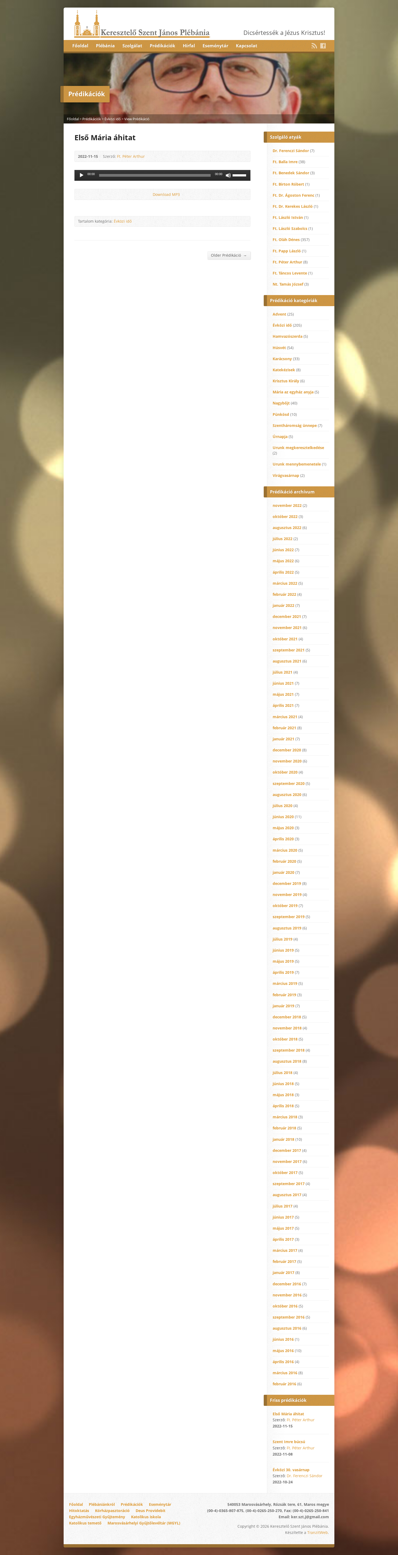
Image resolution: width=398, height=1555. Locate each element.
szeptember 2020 (289, 783)
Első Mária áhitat (288, 1413)
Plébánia (105, 46)
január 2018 (283, 1139)
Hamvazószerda (287, 336)
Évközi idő (113, 118)
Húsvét (279, 347)
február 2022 (284, 594)
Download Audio (148, 194)
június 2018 (283, 1083)
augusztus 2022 (287, 527)
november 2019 (287, 894)
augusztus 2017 (287, 1194)
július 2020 (282, 805)
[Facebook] (323, 45)
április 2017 (283, 1239)
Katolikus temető (85, 1523)
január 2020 (283, 872)
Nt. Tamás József (288, 284)
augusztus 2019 (287, 928)
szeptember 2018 (289, 1050)
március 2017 (285, 1250)
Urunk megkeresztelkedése (298, 447)
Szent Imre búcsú (289, 1441)
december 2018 (287, 1016)
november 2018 (287, 1028)
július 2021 (282, 672)
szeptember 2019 (289, 916)
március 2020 (285, 850)
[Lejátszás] (81, 175)
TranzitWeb (317, 1532)
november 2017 (287, 1161)
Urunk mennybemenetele (297, 464)
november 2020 (287, 761)
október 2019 (285, 905)
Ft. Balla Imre (285, 161)
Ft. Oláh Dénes (286, 239)
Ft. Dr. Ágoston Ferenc (293, 195)
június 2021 (283, 683)
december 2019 (287, 883)
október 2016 (285, 1306)
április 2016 (283, 1361)
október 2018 (285, 1039)
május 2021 (283, 694)
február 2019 (284, 994)
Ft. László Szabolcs (290, 228)
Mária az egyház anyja (293, 391)
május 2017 (283, 1228)
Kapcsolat (246, 46)
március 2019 (285, 983)
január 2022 (283, 605)
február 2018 (284, 1128)
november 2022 (287, 505)
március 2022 (285, 583)
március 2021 (285, 716)
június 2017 (283, 1217)
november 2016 (287, 1294)
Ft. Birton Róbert (288, 184)
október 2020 (285, 772)
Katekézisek (284, 369)
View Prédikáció (136, 118)
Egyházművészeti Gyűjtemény (97, 1516)
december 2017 (287, 1150)
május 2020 (283, 827)
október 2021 (285, 638)
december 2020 (287, 750)
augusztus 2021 (287, 661)
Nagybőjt (281, 403)
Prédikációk (162, 46)
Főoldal (80, 46)
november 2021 (287, 627)
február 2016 (284, 1383)
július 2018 (282, 1072)
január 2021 (283, 738)
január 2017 (283, 1272)
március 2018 (285, 1116)
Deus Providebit (150, 1510)
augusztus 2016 (287, 1328)
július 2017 (282, 1206)
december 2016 (287, 1283)
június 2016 (283, 1339)
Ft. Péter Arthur (131, 156)
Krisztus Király (286, 380)
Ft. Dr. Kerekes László (293, 206)
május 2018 (283, 1094)
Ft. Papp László (287, 250)
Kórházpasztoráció (112, 1510)
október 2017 (285, 1172)
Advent (279, 314)
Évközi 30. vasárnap (291, 1469)
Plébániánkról (102, 1504)
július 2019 (282, 939)
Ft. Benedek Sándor (291, 172)
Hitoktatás (79, 1510)
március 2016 (285, 1372)
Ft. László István (288, 217)
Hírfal (189, 46)
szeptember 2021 (289, 650)
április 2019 (283, 972)
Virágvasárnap (286, 475)
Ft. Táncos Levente (290, 273)
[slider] (240, 175)
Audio (300, 1426)
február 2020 (284, 861)
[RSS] (314, 45)
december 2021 (287, 616)
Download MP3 (166, 194)
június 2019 (283, 950)
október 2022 (285, 516)
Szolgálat (132, 46)
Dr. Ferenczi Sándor (291, 150)
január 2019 (283, 1005)
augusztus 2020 (287, 794)
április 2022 (283, 572)
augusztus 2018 (287, 1061)
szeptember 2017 (289, 1183)
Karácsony (282, 358)
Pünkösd (281, 414)
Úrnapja (280, 436)
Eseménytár (215, 46)
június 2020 (283, 816)
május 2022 (283, 560)
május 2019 (283, 961)
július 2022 (282, 538)
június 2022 (283, 549)
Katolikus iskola (146, 1516)
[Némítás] (228, 175)
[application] (162, 175)
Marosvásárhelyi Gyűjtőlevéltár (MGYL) (143, 1523)
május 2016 (283, 1350)
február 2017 (284, 1261)
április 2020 (283, 838)
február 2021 (284, 727)
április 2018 (283, 1105)
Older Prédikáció (229, 255)
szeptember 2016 (289, 1317)
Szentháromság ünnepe (295, 425)
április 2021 (283, 705)
